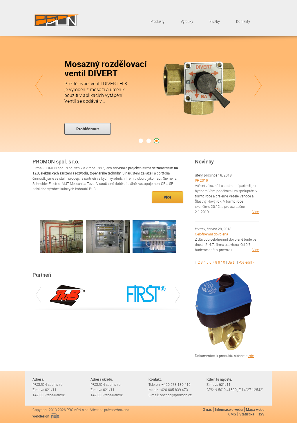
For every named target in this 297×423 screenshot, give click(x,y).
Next (258, 85)
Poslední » (246, 262)
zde (251, 355)
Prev (39, 85)
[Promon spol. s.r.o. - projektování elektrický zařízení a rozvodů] (55, 21)
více (167, 197)
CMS (232, 414)
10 (223, 262)
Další (231, 262)
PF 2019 (201, 180)
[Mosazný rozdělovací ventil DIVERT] (200, 88)
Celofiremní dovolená (211, 234)
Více (255, 211)
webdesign (40, 416)
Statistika (246, 414)
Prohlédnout (87, 129)
